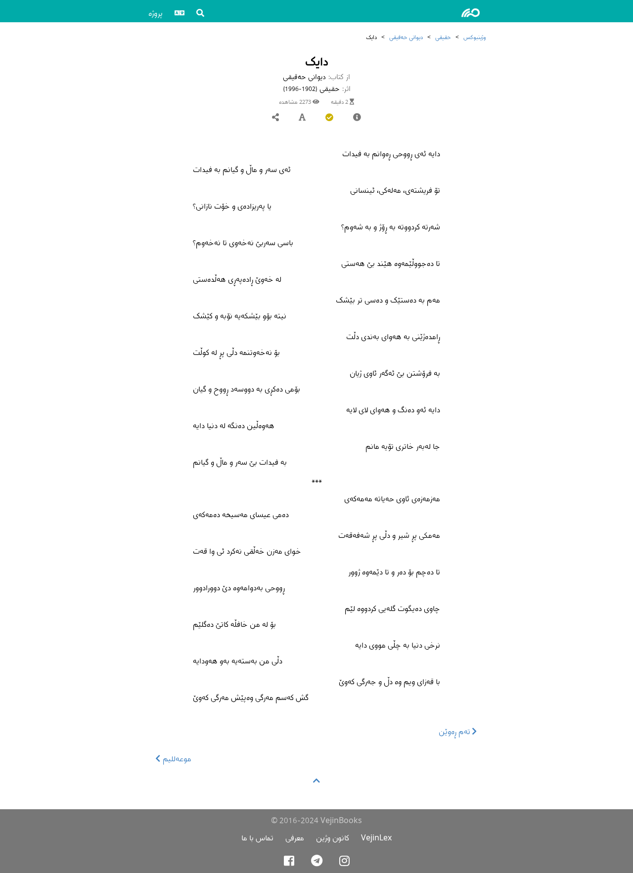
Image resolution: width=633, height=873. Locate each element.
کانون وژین (332, 837)
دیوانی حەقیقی (406, 37)
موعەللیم (176, 758)
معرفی (294, 837)
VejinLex (376, 837)
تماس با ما (257, 837)
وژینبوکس (474, 37)
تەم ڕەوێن (455, 731)
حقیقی (443, 37)
